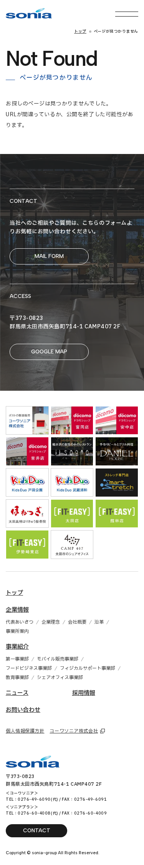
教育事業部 (17, 677)
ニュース (17, 692)
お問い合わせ (23, 709)
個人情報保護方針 (25, 731)
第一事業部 (17, 659)
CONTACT (36, 830)
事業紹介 (17, 646)
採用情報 (83, 692)
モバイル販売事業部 (57, 659)
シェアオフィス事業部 (60, 677)
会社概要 (77, 622)
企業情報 (17, 609)
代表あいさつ (19, 622)
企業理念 (50, 622)
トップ (80, 31)
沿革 (99, 622)
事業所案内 (17, 631)
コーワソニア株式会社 (74, 731)
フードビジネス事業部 (29, 668)
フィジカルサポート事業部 (87, 668)
